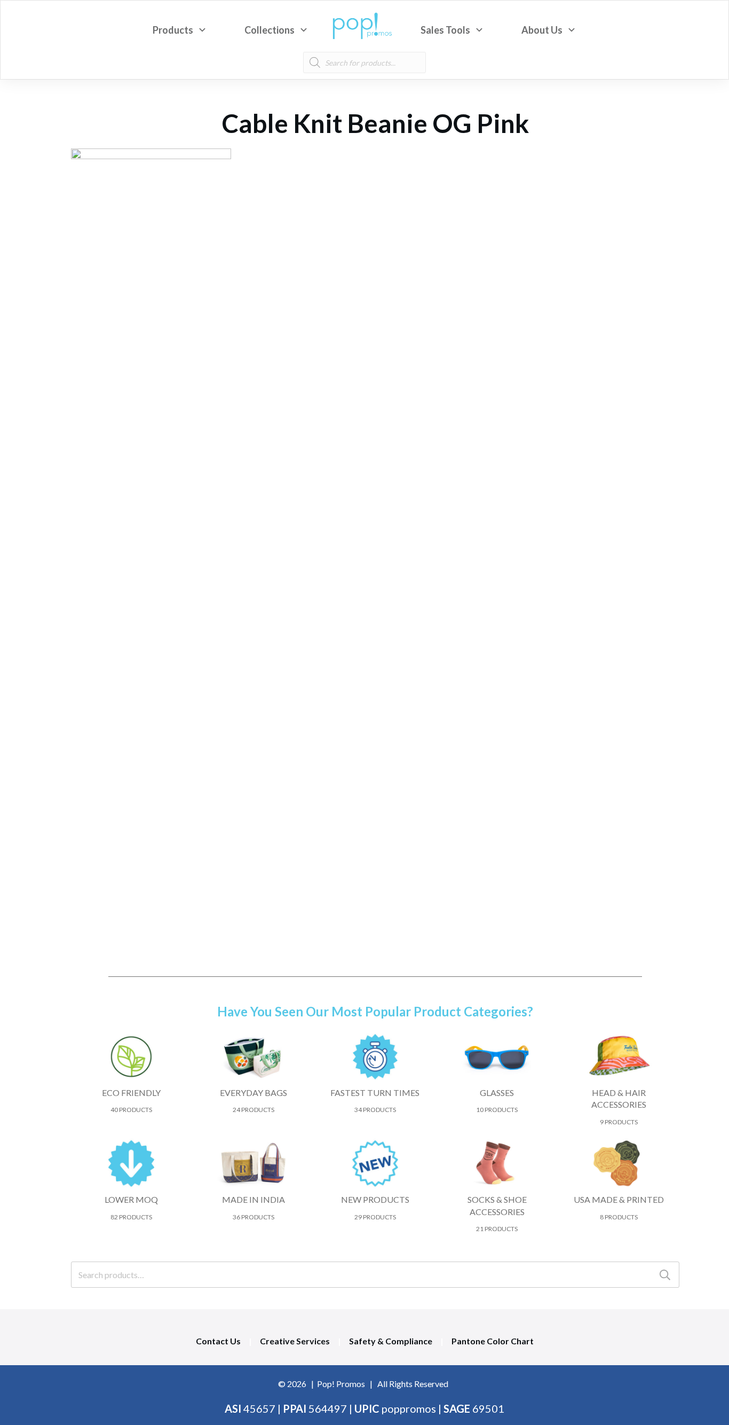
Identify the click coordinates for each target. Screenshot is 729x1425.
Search (665, 1275)
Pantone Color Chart (492, 1341)
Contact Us (218, 1341)
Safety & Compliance (390, 1341)
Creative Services (295, 1341)
